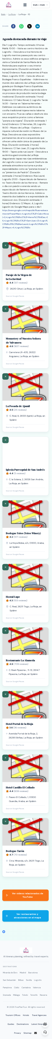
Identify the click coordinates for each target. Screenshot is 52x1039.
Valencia (37, 987)
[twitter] (30, 26)
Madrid (23, 972)
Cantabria (26, 987)
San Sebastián (9, 980)
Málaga (16, 995)
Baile (3, 14)
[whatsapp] (22, 26)
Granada (7, 995)
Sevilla (29, 980)
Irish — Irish (39, 5)
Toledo (25, 995)
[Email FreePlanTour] (37, 1033)
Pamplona (7, 987)
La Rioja (12, 14)
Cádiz (16, 987)
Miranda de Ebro (10, 972)
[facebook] (14, 26)
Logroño (38, 980)
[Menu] (26, 5)
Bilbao (21, 980)
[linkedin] (38, 26)
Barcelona (33, 972)
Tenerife (34, 995)
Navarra (43, 995)
